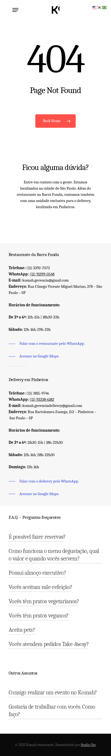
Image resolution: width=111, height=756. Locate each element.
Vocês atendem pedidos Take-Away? (49, 644)
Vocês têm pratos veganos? (39, 615)
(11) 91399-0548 (42, 274)
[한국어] (99, 7)
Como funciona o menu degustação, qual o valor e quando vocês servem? (54, 555)
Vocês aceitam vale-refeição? (40, 587)
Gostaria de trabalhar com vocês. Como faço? (52, 710)
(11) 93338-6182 (42, 399)
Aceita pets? (22, 629)
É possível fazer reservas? (37, 536)
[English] (94, 7)
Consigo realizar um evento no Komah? (53, 692)
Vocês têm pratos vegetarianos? (44, 601)
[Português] (104, 7)
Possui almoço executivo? (37, 572)
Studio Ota (88, 745)
